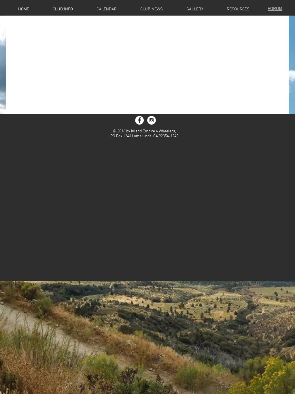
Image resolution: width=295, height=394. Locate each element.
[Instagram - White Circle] (151, 120)
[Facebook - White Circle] (139, 120)
